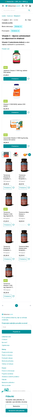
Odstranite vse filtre (7, 22)
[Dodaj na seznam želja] (28, 79)
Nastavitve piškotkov (8, 382)
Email (4, 327)
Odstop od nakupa (7, 364)
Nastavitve (16, 406)
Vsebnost (10, 16)
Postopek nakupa (7, 358)
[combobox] (11, 20)
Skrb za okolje (6, 385)
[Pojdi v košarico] (30, 6)
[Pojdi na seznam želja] (26, 6)
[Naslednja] (29, 154)
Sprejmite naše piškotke (16, 410)
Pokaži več (5, 49)
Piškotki (4, 379)
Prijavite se (16, 331)
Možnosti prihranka (7, 361)
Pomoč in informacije (8, 371)
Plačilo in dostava (7, 355)
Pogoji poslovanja (7, 352)
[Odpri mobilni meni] (3, 6)
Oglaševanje (5, 345)
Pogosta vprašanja (7, 373)
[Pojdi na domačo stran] (13, 6)
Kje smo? (4, 342)
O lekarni (4, 339)
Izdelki (4, 16)
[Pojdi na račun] (23, 6)
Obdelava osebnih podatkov (10, 376)
